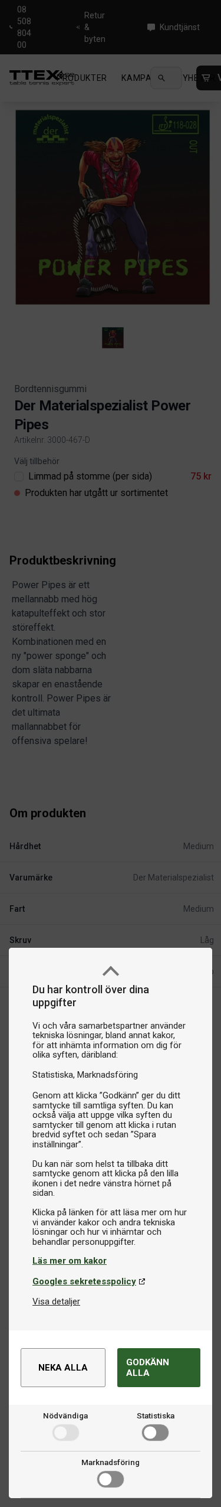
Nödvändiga (65, 1415)
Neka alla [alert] (63, 1367)
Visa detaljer (56, 1301)
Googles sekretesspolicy (84, 1281)
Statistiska (155, 1415)
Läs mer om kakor (69, 1260)
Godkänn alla (147, 1367)
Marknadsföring (110, 1462)
